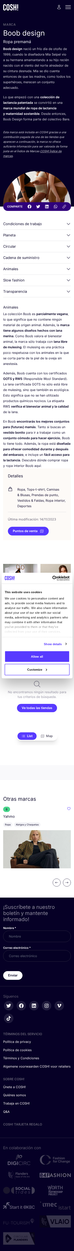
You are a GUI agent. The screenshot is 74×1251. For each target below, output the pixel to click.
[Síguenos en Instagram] (46, 1005)
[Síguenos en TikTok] (8, 1018)
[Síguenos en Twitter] (8, 1005)
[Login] (59, 7)
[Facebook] (29, 206)
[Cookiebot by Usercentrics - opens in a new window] (52, 578)
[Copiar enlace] (64, 206)
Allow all (37, 656)
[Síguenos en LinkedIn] (34, 1005)
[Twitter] (38, 206)
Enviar (13, 975)
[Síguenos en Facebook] (21, 1005)
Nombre (9, 928)
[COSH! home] (10, 7)
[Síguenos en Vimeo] (59, 1005)
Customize (34, 669)
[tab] (27, 736)
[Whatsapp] (55, 206)
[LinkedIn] (46, 206)
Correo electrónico (17, 947)
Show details (53, 644)
